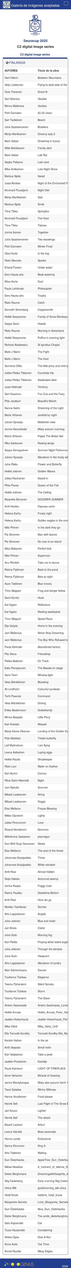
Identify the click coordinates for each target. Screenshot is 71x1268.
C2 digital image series (35, 54)
